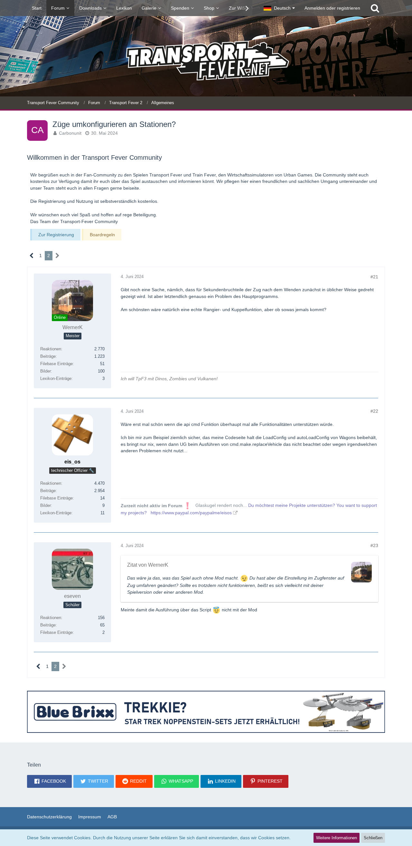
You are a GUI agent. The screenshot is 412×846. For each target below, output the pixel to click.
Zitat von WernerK (147, 565)
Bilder (45, 371)
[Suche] (375, 8)
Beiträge (48, 356)
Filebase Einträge (56, 363)
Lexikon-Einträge (55, 378)
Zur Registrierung (56, 234)
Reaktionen (50, 348)
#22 (374, 411)
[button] (279, 8)
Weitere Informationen (336, 837)
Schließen (373, 837)
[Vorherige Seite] (31, 255)
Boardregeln (102, 234)
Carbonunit (70, 133)
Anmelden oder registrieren (332, 8)
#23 (374, 545)
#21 (374, 276)
